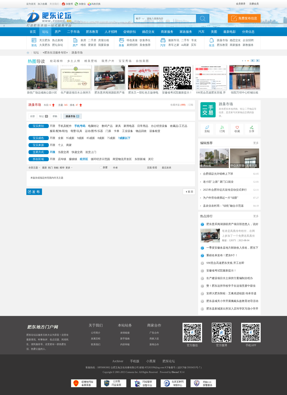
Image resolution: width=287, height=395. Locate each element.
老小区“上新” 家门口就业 (218, 181)
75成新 (111, 138)
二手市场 (73, 31)
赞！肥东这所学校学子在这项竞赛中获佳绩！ (231, 286)
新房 (83, 40)
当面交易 (63, 152)
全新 (60, 138)
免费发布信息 (247, 18)
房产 (58, 31)
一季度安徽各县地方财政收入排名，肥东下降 (232, 248)
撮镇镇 (73, 159)
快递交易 (77, 152)
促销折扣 (129, 31)
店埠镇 (62, 159)
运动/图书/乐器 (94, 131)
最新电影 (229, 31)
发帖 (207, 131)
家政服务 (186, 31)
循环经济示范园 (100, 159)
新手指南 (125, 338)
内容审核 (125, 344)
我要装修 (103, 45)
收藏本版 (177, 104)
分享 (251, 131)
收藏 (237, 131)
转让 (43, 116)
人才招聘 (111, 31)
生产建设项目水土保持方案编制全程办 (229, 278)
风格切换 (96, 4)
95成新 (70, 138)
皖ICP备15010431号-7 (189, 367)
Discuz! (175, 372)
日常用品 (142, 126)
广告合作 (154, 332)
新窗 (105, 167)
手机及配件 (65, 126)
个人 (60, 145)
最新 (44, 167)
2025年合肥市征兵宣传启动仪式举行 (225, 189)
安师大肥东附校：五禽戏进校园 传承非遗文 (231, 294)
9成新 (80, 138)
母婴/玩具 (76, 131)
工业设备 (127, 131)
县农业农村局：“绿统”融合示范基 (223, 205)
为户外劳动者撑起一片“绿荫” (220, 197)
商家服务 (167, 31)
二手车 (185, 40)
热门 (50, 167)
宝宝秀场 (125, 61)
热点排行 (206, 216)
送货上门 (90, 152)
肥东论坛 (27, 52)
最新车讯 (173, 40)
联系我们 (95, 344)
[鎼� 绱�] (202, 18)
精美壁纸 (91, 61)
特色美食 (132, 40)
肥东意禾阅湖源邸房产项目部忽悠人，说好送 (232, 225)
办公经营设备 (159, 126)
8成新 (101, 138)
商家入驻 (154, 338)
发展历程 (95, 338)
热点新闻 (57, 40)
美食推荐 (145, 45)
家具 (118, 126)
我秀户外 (108, 61)
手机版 (134, 361)
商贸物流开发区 (122, 159)
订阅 (190, 104)
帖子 (138, 18)
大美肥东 (44, 45)
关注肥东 (44, 40)
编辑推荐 (206, 143)
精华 (62, 167)
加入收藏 (42, 4)
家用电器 (129, 126)
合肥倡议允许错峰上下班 (218, 173)
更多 (68, 167)
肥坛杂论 (57, 45)
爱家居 (92, 45)
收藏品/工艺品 (178, 126)
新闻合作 (154, 344)
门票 (108, 131)
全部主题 (33, 167)
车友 (194, 40)
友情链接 (125, 332)
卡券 (116, 131)
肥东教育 (92, 31)
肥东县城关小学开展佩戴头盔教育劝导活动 (232, 301)
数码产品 (107, 126)
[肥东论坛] (53, 17)
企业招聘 (248, 40)
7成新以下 (124, 138)
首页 (33, 31)
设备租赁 (154, 131)
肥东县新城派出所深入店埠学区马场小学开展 (232, 309)
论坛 (45, 31)
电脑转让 (93, 126)
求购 (55, 116)
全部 (32, 116)
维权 (83, 45)
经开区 (84, 159)
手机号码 (79, 126)
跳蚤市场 (222, 40)
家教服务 (248, 45)
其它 (151, 159)
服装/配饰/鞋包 (59, 131)
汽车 (201, 31)
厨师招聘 (132, 45)
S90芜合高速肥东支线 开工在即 (225, 263)
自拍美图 (142, 61)
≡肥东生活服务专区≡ (55, 52)
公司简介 (95, 332)
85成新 (91, 138)
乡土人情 (73, 61)
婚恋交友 (148, 31)
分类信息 (248, 31)
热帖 (56, 167)
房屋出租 (103, 40)
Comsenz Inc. (132, 372)
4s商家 (185, 45)
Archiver (117, 361)
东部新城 (140, 159)
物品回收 (141, 131)
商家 (69, 145)
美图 (214, 31)
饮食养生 (145, 40)
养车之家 (173, 45)
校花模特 (56, 61)
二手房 (92, 40)
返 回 (190, 191)
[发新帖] (34, 192)
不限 (52, 126)
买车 (193, 45)
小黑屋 (151, 361)
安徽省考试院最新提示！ (221, 270)
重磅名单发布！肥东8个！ (222, 255)
